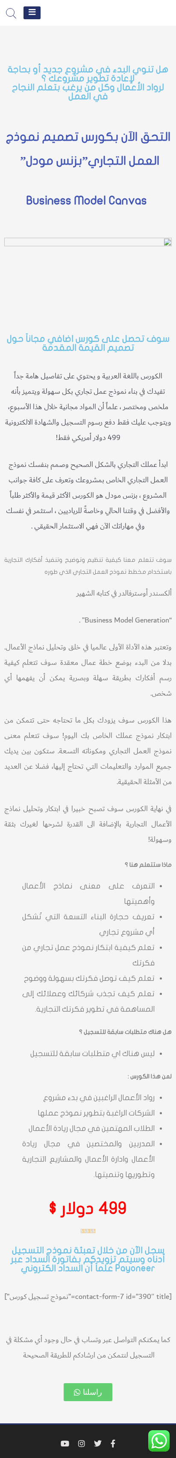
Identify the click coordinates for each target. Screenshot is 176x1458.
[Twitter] (98, 1444)
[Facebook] (113, 1444)
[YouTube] (65, 1444)
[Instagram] (81, 1444)
